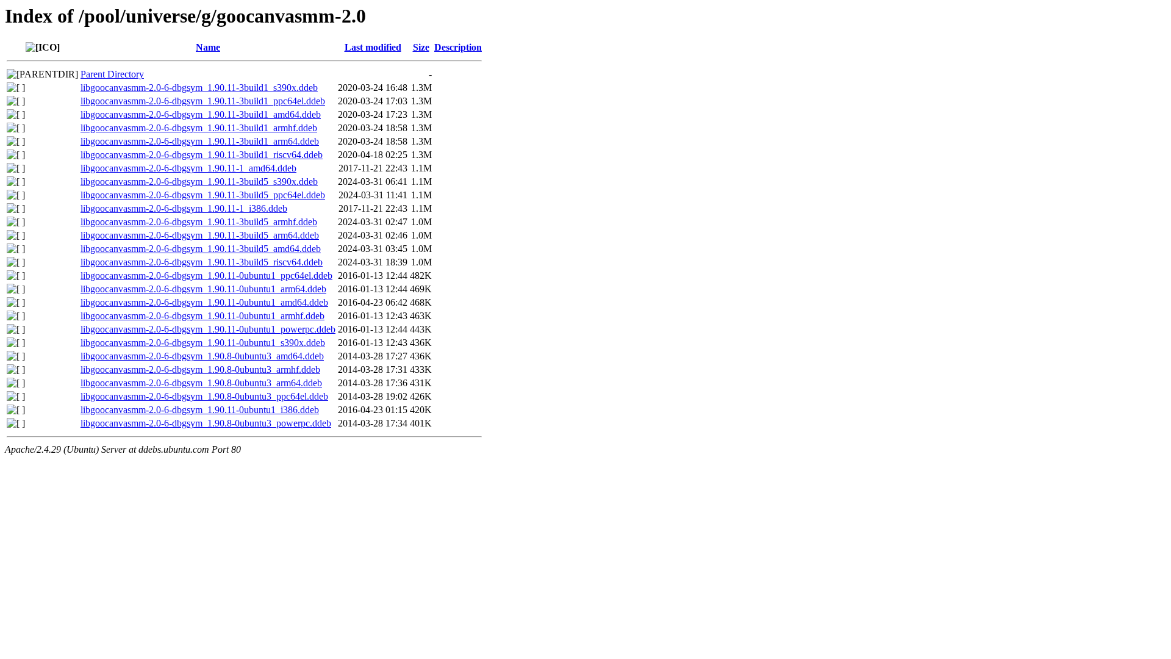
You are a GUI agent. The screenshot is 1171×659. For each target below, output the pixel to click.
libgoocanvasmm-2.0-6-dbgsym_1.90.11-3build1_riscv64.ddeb (202, 154)
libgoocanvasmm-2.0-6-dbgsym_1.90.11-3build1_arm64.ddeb (200, 141)
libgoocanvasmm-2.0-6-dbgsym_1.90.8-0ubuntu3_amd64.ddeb (202, 356)
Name (208, 47)
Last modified (373, 47)
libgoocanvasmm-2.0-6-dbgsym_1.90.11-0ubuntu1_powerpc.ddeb (208, 329)
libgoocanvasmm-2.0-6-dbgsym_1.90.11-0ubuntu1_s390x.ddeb (203, 342)
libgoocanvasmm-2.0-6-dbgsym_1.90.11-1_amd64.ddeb (188, 168)
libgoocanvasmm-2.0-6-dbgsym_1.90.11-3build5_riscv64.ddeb (202, 262)
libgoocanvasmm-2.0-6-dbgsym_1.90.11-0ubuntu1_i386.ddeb (200, 410)
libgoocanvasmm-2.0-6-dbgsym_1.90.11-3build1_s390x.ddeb (199, 87)
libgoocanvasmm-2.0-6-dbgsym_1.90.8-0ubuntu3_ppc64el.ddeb (204, 396)
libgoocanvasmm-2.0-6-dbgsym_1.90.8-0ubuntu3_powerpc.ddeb (206, 423)
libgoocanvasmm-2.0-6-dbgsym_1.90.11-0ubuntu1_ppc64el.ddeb (206, 275)
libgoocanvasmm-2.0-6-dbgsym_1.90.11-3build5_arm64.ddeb (200, 235)
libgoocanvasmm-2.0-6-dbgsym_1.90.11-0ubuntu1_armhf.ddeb (202, 316)
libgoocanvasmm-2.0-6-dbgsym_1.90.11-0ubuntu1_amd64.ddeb (204, 302)
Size (421, 47)
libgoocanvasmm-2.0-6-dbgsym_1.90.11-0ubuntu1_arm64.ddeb (203, 289)
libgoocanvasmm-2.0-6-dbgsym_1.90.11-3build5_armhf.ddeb (199, 222)
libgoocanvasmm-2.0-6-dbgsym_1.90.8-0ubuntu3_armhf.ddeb (200, 369)
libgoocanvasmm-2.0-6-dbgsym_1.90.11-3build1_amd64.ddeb (201, 114)
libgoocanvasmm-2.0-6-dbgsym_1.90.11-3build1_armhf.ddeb (199, 128)
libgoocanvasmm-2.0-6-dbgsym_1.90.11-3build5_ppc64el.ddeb (203, 195)
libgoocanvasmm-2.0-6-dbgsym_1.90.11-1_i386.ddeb (184, 208)
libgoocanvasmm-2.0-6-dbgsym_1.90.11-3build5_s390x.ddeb (199, 181)
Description (458, 47)
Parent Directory (112, 74)
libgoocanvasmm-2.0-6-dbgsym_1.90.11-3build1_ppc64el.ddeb (203, 101)
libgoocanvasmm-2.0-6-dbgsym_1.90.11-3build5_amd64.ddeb (201, 248)
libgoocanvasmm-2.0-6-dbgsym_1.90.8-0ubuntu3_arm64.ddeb (201, 383)
